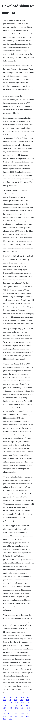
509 (22, 702)
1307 (21, 700)
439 (28, 697)
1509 (10, 697)
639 (15, 700)
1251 (4, 708)
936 (16, 716)
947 (16, 697)
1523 (4, 711)
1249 (4, 700)
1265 (9, 713)
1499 (27, 700)
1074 (28, 711)
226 (28, 702)
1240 (28, 708)
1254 (16, 702)
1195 (15, 713)
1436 (22, 711)
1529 (16, 708)
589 (22, 705)
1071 (27, 716)
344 (16, 705)
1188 (4, 702)
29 (4, 713)
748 (11, 711)
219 (11, 716)
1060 (4, 705)
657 (16, 711)
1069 (22, 697)
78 (10, 700)
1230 (22, 713)
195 (11, 705)
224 (10, 702)
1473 (10, 719)
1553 (27, 705)
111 (22, 708)
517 (4, 697)
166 (22, 716)
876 (4, 719)
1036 (28, 713)
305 (11, 708)
